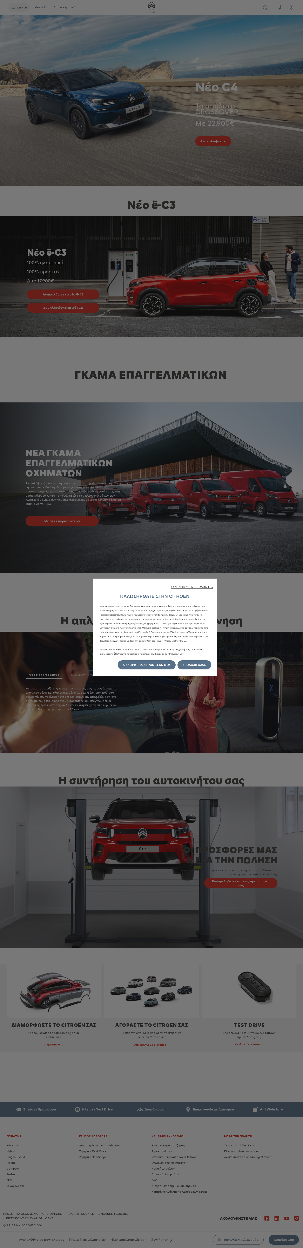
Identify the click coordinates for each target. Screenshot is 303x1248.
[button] (192, 586)
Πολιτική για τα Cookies (126, 654)
